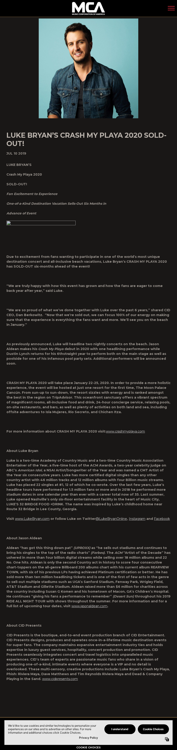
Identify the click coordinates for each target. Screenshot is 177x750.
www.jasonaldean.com (89, 606)
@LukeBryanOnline (111, 519)
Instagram (137, 519)
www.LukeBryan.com (32, 519)
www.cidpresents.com (60, 679)
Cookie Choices (88, 747)
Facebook (162, 519)
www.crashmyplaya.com (125, 431)
